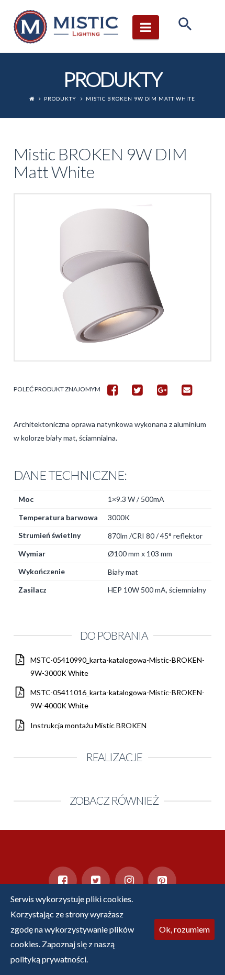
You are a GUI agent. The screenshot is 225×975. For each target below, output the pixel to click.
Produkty (60, 98)
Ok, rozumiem (184, 929)
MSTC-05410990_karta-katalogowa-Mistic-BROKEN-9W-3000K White (117, 666)
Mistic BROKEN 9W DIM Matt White (140, 98)
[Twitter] (96, 881)
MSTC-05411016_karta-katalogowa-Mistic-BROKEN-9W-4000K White (117, 699)
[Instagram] (129, 881)
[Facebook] (63, 881)
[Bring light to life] (66, 26)
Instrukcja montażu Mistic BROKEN (88, 725)
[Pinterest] (162, 881)
